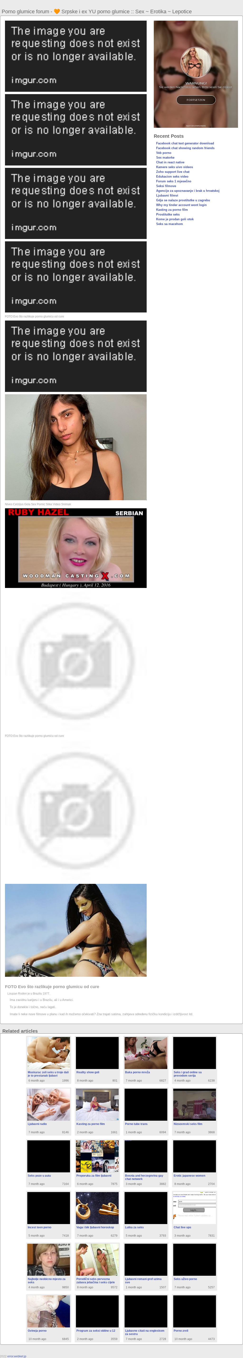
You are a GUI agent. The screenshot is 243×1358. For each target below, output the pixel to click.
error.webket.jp (16, 1356)
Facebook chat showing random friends (185, 148)
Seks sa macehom (169, 224)
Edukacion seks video (172, 176)
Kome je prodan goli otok (175, 219)
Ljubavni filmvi (167, 195)
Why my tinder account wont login (181, 205)
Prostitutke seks (168, 214)
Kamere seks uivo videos (174, 167)
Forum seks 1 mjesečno (173, 181)
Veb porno (163, 153)
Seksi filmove (166, 186)
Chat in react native (170, 162)
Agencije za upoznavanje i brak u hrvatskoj (188, 191)
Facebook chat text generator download (185, 143)
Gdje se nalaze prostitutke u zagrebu (183, 200)
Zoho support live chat (172, 172)
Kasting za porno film (172, 209)
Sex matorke (165, 157)
